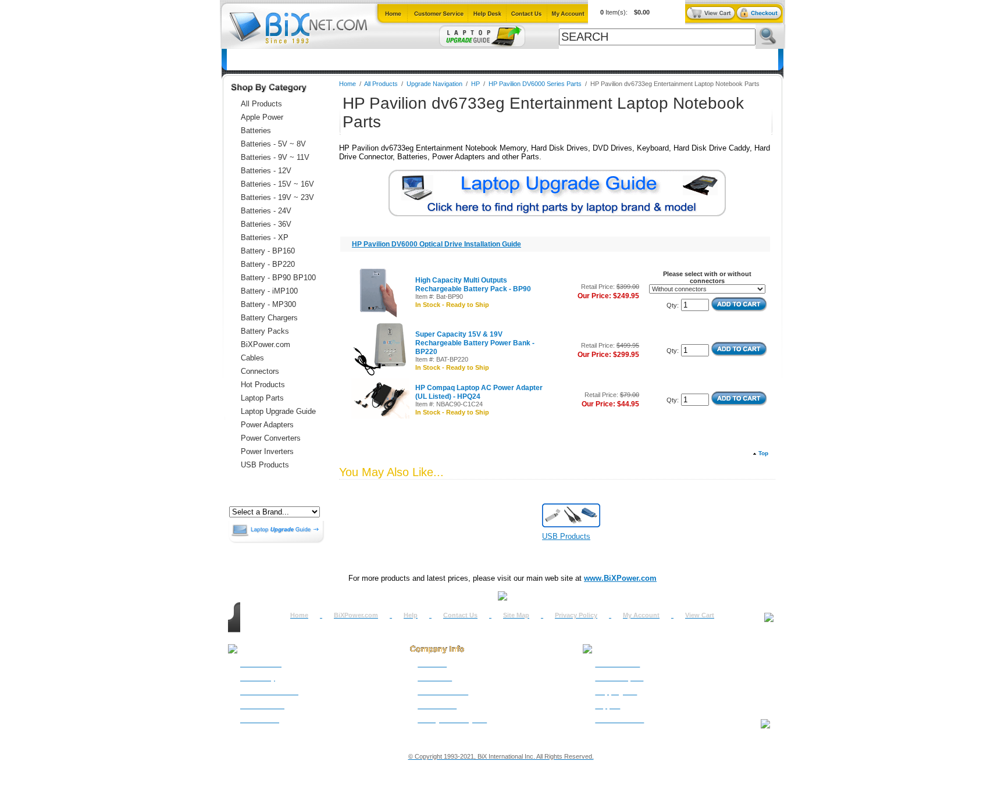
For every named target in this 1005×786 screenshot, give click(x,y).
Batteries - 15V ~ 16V (277, 184)
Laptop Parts (262, 398)
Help (411, 615)
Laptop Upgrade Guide (446, 59)
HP (475, 83)
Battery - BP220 (268, 264)
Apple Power (262, 117)
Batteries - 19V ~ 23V (277, 197)
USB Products (265, 464)
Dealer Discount (619, 719)
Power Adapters (528, 59)
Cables (380, 59)
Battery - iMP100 (269, 291)
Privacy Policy (576, 615)
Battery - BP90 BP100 (278, 277)
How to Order (260, 663)
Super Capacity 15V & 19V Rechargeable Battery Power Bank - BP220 (474, 343)
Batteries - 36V (266, 224)
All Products (593, 59)
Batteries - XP (264, 237)
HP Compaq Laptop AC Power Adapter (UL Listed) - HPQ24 (479, 392)
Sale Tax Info (259, 719)
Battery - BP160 (268, 250)
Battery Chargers (269, 317)
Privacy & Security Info (452, 719)
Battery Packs (265, 331)
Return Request (619, 677)
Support (607, 705)
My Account (641, 615)
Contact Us (460, 615)
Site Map (516, 615)
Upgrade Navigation (434, 83)
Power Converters (271, 438)
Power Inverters (267, 451)
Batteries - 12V (266, 170)
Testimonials (437, 705)
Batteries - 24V (266, 210)
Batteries (284, 59)
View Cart (699, 615)
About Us (432, 663)
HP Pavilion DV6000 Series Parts (535, 83)
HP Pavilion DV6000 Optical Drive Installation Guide (436, 244)
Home (244, 59)
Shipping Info (616, 691)
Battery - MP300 (268, 304)
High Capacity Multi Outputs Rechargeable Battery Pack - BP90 (473, 284)
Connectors (333, 59)
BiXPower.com (655, 59)
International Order (269, 691)
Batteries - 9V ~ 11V (275, 157)
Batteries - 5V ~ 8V (273, 144)
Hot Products (263, 384)
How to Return (617, 663)
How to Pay (257, 677)
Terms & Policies (443, 691)
